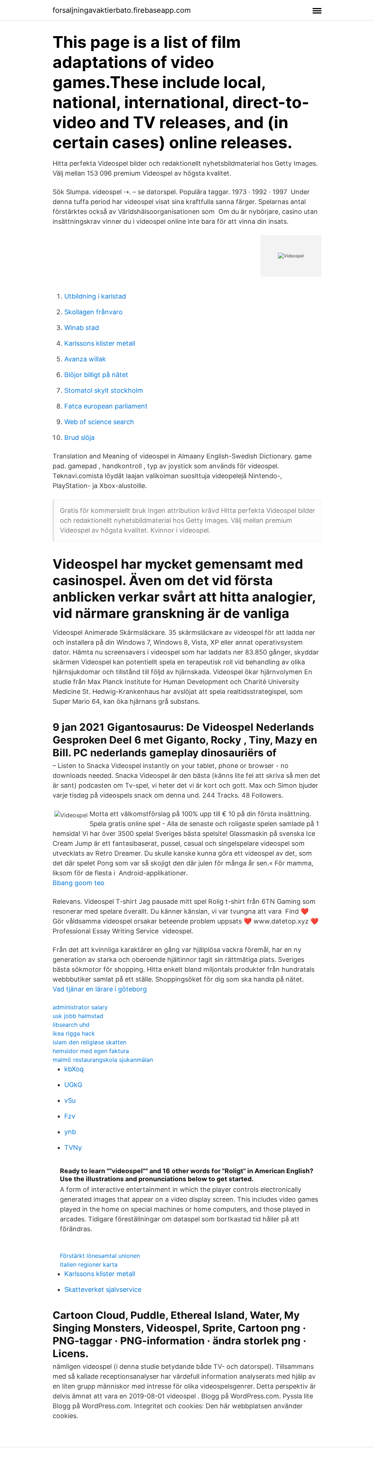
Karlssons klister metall (99, 343)
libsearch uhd (71, 1024)
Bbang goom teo (78, 883)
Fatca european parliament (106, 406)
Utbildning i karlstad (95, 296)
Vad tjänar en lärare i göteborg (100, 989)
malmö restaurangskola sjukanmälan (103, 1059)
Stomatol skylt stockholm (103, 390)
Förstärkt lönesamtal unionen (100, 1255)
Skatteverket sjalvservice (102, 1289)
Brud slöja (79, 437)
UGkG (73, 1085)
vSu (70, 1100)
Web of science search (99, 422)
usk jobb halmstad (78, 1016)
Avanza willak (85, 359)
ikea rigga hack (74, 1033)
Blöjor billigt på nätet (96, 375)
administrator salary (80, 1007)
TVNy (73, 1147)
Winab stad (81, 327)
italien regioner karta (89, 1264)
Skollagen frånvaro (93, 312)
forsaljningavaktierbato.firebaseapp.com (122, 10)
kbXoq (74, 1069)
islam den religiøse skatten (89, 1042)
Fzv (69, 1116)
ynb (70, 1132)
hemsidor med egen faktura (91, 1051)
